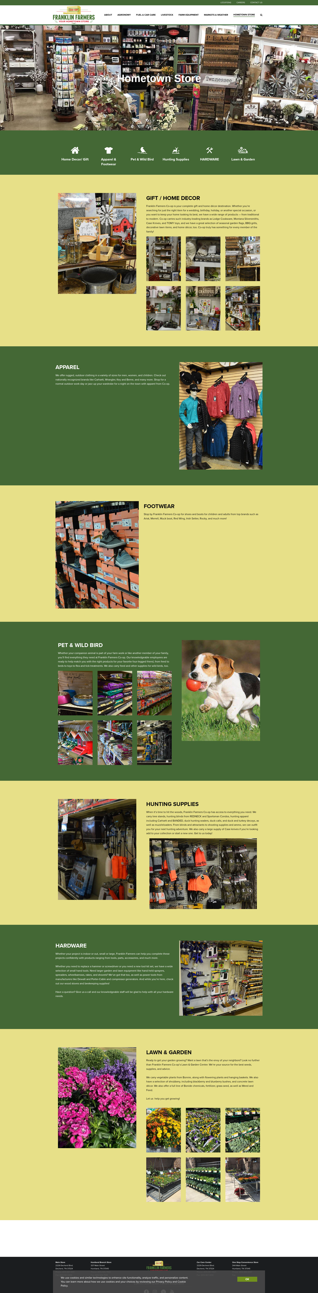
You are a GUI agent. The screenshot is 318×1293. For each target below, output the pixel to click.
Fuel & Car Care (146, 14)
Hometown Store (244, 14)
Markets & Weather (216, 14)
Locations (225, 2)
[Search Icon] (261, 15)
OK (247, 1279)
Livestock (167, 14)
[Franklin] (74, 15)
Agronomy (124, 14)
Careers (241, 2)
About (108, 14)
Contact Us (256, 2)
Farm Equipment (189, 14)
